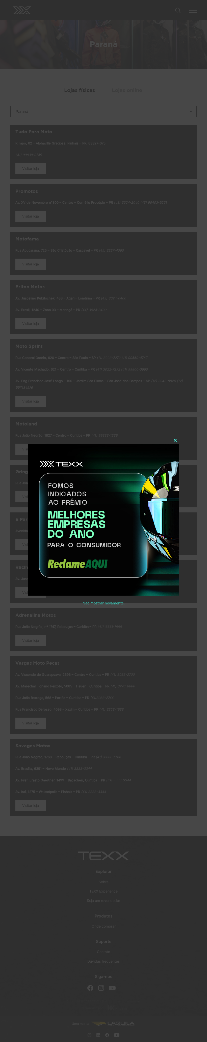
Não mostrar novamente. (104, 603)
